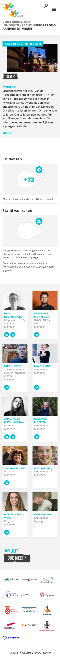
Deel (10, 76)
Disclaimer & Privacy (30, 653)
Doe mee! (16, 558)
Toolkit (47, 653)
